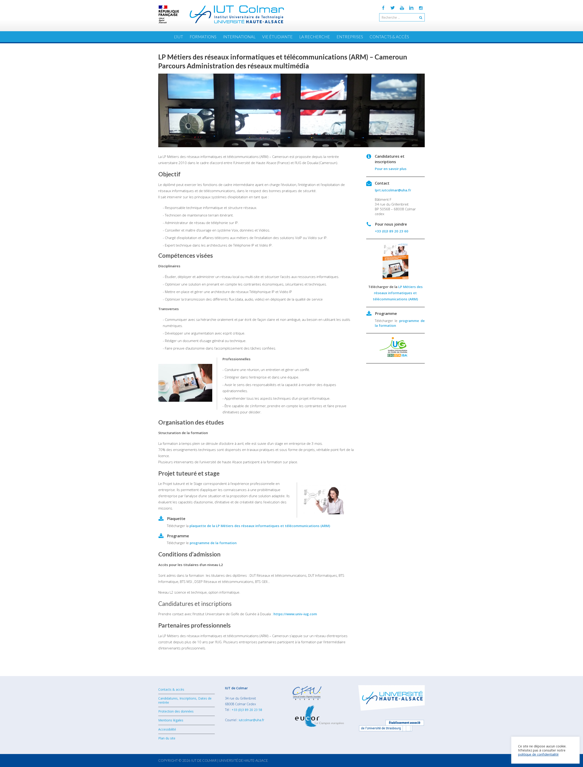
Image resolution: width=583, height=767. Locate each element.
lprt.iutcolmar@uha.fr (393, 190)
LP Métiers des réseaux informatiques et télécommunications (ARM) (398, 292)
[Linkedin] (411, 8)
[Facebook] (383, 8)
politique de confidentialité (538, 754)
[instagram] (421, 8)
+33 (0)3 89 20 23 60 (391, 231)
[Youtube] (402, 8)
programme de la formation (213, 543)
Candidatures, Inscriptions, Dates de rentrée (185, 700)
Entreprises (350, 36)
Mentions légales (170, 720)
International (239, 36)
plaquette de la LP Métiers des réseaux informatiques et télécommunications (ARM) (259, 525)
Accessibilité (167, 729)
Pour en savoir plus (391, 168)
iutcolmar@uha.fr (251, 720)
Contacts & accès (389, 36)
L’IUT (178, 36)
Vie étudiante (277, 36)
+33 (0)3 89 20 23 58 (247, 710)
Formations (203, 36)
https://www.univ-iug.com (295, 614)
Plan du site (166, 738)
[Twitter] (393, 8)
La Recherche (314, 36)
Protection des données (176, 711)
